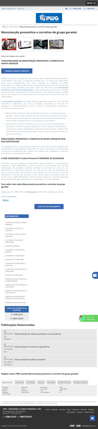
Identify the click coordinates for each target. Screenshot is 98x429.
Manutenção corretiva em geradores (32, 346)
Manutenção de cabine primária (30, 359)
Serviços (62, 409)
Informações (11, 216)
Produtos (75, 409)
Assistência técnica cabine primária (16, 224)
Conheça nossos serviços (17, 71)
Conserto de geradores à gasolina (15, 264)
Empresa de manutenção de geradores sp (16, 292)
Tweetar (5, 200)
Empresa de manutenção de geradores (16, 286)
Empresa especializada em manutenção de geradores (16, 303)
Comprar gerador (12, 246)
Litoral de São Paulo (80, 382)
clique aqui (31, 192)
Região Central (7, 382)
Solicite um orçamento (49, 206)
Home (47, 409)
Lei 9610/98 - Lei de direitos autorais (47, 403)
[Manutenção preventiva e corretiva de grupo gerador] (9, 44)
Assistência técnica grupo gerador (16, 235)
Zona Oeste (31, 382)
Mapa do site (89, 412)
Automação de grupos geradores (14, 241)
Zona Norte (19, 382)
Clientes (91, 409)
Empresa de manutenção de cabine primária (16, 280)
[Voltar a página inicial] (49, 17)
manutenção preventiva (13, 101)
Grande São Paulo (64, 382)
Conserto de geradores (15, 260)
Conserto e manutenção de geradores (16, 270)
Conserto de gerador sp (15, 256)
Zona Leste (51, 382)
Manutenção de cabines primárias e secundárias (38, 334)
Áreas (69, 409)
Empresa (54, 409)
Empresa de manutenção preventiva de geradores (15, 298)
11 (89, 8)
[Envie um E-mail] (66, 8)
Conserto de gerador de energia (15, 251)
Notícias (84, 409)
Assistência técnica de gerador (14, 229)
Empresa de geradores (14, 275)
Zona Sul (41, 382)
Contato (80, 412)
